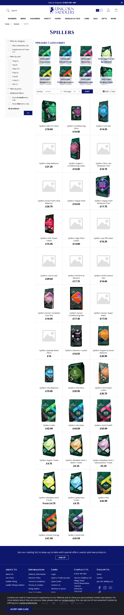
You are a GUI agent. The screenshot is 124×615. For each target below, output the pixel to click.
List (113, 91)
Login (53, 574)
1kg (43, 503)
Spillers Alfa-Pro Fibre (49, 126)
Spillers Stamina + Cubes (76, 350)
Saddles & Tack (72, 18)
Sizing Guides (33, 588)
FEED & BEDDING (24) (20, 46)
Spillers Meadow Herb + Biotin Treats (76, 461)
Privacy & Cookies (35, 585)
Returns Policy (34, 578)
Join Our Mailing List (105, 581)
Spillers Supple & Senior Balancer (103, 351)
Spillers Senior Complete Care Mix (49, 314)
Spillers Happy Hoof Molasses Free (103, 201)
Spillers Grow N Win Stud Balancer (49, 201)
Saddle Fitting (11, 581)
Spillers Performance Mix (103, 276)
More (113, 18)
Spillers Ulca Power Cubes (103, 389)
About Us (9, 574)
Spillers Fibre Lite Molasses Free (103, 164)
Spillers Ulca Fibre (76, 388)
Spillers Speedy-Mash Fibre (49, 351)
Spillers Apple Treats (49, 460)
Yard (86, 18)
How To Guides (35, 592)
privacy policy (68, 600)
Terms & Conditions (36, 581)
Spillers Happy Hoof (76, 200)
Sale (95, 18)
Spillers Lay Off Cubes (103, 238)
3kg (55, 503)
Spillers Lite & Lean (49, 275)
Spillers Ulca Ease (76, 425)
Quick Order (56, 581)
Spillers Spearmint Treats (76, 498)
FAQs (53, 592)
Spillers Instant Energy (49, 535)
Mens (23, 18)
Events (100, 578)
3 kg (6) (15, 76)
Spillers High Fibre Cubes (76, 239)
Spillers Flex (103, 497)
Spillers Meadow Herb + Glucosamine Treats (103, 461)
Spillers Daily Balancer (49, 163)
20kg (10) (15, 69)
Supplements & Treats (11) (20, 50)
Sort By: (40, 91)
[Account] (108, 10)
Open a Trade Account (60, 578)
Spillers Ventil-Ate (76, 535)
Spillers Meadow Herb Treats (49, 498)
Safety (47, 18)
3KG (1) (15, 84)
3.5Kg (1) (15, 80)
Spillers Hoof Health (103, 425)
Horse (58, 18)
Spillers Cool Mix (103, 126)
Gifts (104, 18)
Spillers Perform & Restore (76, 276)
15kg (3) (15, 61)
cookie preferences (28, 602)
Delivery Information (37, 574)
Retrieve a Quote (58, 588)
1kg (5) (14, 65)
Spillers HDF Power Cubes (49, 239)
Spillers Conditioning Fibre (76, 127)
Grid (106, 91)
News (99, 574)
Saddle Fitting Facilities (15, 585)
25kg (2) (15, 72)
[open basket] (116, 10)
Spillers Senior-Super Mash (103, 314)
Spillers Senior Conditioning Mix (76, 314)
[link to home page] (62, 10)
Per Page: (68, 91)
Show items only (20, 98)
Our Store (10, 578)
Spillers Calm (49, 425)
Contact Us (55, 585)
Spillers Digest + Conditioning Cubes (76, 164)
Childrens (35, 18)
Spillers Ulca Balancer (49, 388)
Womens (12, 18)
